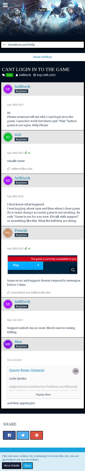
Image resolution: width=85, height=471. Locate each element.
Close (27, 465)
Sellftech (25, 75)
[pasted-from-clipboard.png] (42, 265)
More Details (11, 465)
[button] (5, 5)
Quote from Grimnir (26, 370)
